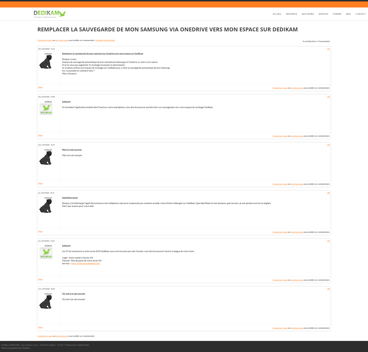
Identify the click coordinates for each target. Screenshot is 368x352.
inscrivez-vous (61, 40)
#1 (328, 49)
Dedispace (291, 14)
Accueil (277, 14)
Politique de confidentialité (77, 345)
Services (323, 14)
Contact (361, 14)
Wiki (348, 14)
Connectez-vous (44, 40)
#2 (328, 97)
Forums (337, 14)
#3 (328, 145)
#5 (328, 241)
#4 (328, 193)
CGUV (60, 345)
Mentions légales (48, 345)
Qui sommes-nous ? (30, 345)
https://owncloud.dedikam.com (85, 263)
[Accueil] (50, 14)
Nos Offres (308, 14)
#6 (328, 289)
